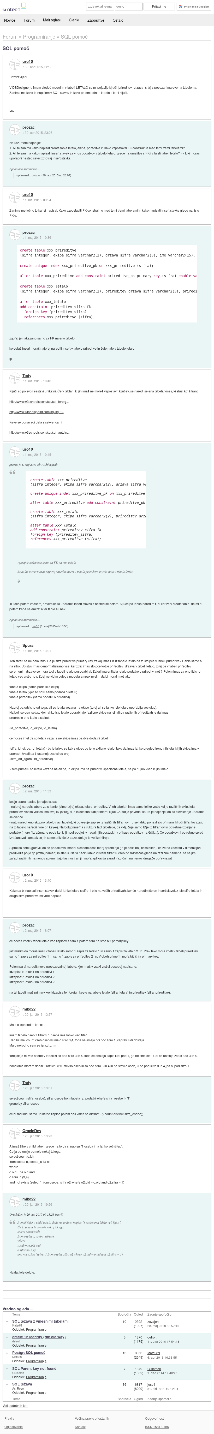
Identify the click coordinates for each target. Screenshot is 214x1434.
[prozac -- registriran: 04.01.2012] (14, 129)
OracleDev (31, 1130)
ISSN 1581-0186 (157, 1426)
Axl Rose (18, 1388)
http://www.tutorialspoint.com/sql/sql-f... (36, 411)
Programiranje (36, 1329)
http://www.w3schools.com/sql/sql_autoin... (39, 432)
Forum (29, 20)
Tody (26, 375)
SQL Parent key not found (34, 1368)
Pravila (9, 1418)
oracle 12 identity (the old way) (39, 1336)
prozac (28, 127)
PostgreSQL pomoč (28, 1352)
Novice (9, 20)
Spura (27, 645)
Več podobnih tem (15, 1405)
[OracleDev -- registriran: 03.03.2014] (14, 1133)
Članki (74, 19)
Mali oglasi (52, 19)
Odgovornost (154, 1418)
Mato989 (17, 1357)
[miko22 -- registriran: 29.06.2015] (14, 1011)
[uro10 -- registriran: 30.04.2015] (14, 64)
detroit (16, 1341)
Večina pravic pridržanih (92, 1418)
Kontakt (80, 1426)
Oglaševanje (13, 1426)
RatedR (17, 1325)
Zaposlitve (95, 20)
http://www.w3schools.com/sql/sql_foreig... (39, 401)
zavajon (153, 1321)
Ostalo (118, 20)
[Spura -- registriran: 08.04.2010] (14, 647)
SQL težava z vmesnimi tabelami (40, 1321)
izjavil (53, 464)
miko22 (28, 1009)
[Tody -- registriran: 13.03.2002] (14, 378)
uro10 (27, 61)
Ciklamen (18, 1373)
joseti (151, 1384)
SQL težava (22, 1384)
